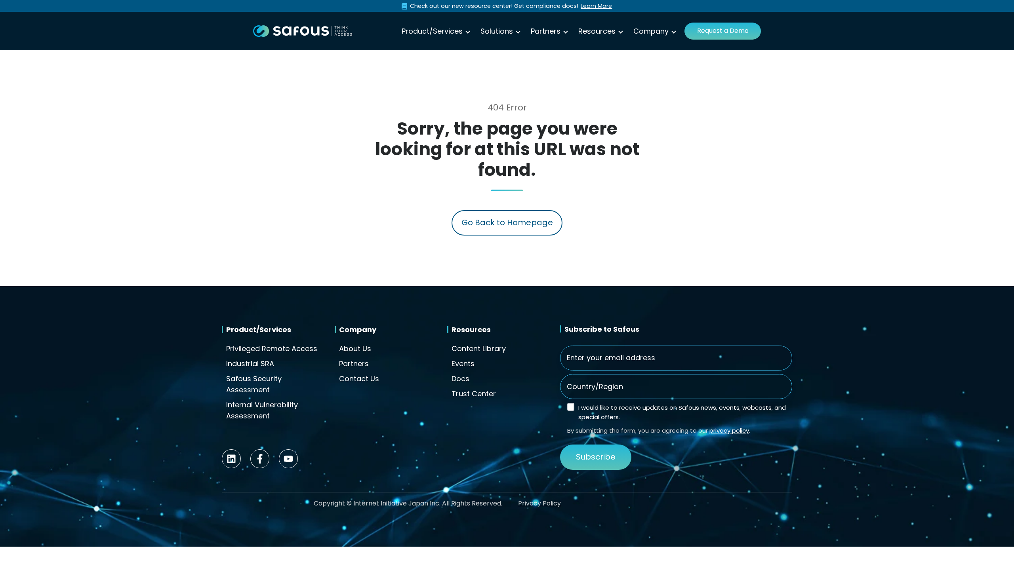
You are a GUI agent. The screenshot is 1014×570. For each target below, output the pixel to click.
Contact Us (359, 379)
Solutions (496, 31)
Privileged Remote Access (271, 348)
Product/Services (432, 31)
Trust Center (474, 394)
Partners (545, 31)
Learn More (596, 6)
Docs (460, 379)
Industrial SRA (250, 364)
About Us (355, 348)
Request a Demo (723, 30)
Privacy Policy (539, 503)
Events (463, 364)
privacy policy (729, 430)
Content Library (479, 348)
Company (651, 31)
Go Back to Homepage (507, 222)
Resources (597, 31)
